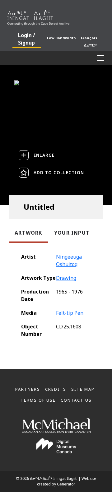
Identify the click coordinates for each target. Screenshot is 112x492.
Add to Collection (59, 172)
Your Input (72, 232)
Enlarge (44, 155)
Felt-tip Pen (69, 312)
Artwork (28, 232)
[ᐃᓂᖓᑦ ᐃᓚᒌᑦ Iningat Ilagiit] (56, 16)
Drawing (66, 278)
